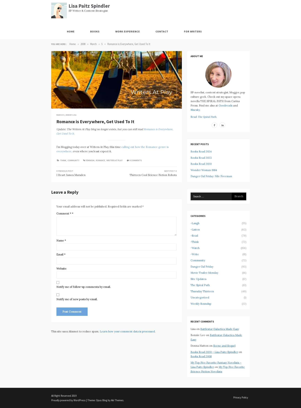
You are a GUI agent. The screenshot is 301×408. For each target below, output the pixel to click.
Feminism (90, 160)
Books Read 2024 (201, 151)
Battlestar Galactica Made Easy (219, 329)
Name (61, 240)
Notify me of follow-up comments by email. (83, 286)
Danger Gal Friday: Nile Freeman (211, 176)
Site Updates (198, 279)
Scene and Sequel (224, 345)
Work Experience (127, 31)
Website (61, 268)
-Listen (195, 229)
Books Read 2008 (201, 356)
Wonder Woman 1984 (204, 170)
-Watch (195, 248)
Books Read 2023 (201, 157)
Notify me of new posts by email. (77, 299)
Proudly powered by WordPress (68, 400)
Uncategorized (200, 297)
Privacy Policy (240, 397)
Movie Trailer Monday (204, 272)
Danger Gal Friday (202, 266)
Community (73, 160)
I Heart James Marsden (71, 175)
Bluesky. (195, 109)
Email (60, 254)
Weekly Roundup (201, 303)
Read (204, 116)
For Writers (193, 31)
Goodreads (225, 105)
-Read (194, 235)
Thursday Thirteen (202, 291)
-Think (63, 160)
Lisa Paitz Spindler (89, 6)
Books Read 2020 (201, 163)
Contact (162, 31)
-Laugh (195, 223)
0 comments (135, 160)
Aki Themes (117, 400)
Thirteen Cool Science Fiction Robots (153, 175)
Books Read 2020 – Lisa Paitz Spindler (214, 352)
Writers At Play (114, 160)
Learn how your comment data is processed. (128, 331)
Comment (63, 213)
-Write (195, 254)
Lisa (74, 115)
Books (95, 31)
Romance (100, 160)
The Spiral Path (200, 285)
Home (71, 31)
